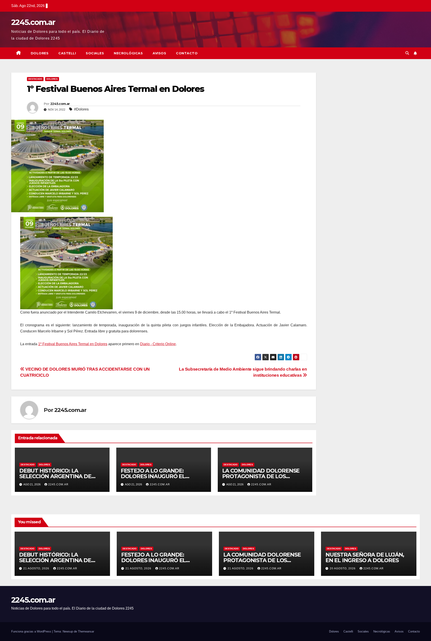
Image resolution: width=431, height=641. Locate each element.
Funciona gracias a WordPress (31, 631)
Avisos (159, 53)
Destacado (35, 79)
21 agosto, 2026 (36, 568)
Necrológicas (128, 53)
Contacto (187, 53)
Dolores (40, 53)
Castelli (67, 53)
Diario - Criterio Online (158, 344)
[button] (407, 53)
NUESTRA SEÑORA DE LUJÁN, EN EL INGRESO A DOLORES (364, 557)
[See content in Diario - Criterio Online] (66, 263)
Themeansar (86, 631)
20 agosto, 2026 (343, 568)
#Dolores (81, 109)
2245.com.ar (33, 22)
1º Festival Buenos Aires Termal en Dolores (72, 344)
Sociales (95, 53)
